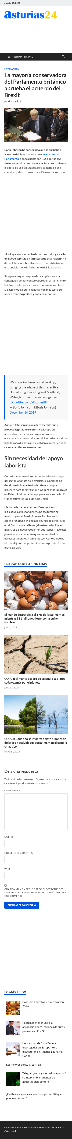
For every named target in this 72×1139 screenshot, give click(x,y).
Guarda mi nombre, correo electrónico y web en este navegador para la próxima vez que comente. (35, 892)
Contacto (9, 1127)
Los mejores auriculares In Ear (24, 1064)
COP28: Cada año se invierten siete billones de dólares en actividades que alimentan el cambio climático (35, 742)
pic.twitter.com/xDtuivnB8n (29, 402)
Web (7, 869)
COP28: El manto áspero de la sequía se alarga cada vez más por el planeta (34, 680)
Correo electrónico (18, 853)
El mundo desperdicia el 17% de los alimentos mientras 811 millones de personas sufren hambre (34, 618)
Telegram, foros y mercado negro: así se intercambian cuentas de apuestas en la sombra (44, 1077)
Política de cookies (26, 1127)
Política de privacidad (50, 1127)
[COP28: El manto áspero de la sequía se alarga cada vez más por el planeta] (36, 655)
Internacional (12, 69)
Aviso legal (10, 1130)
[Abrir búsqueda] (63, 57)
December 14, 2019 (23, 412)
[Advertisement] (40, 38)
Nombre (9, 836)
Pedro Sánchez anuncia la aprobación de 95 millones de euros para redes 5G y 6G (43, 1027)
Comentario (13, 790)
